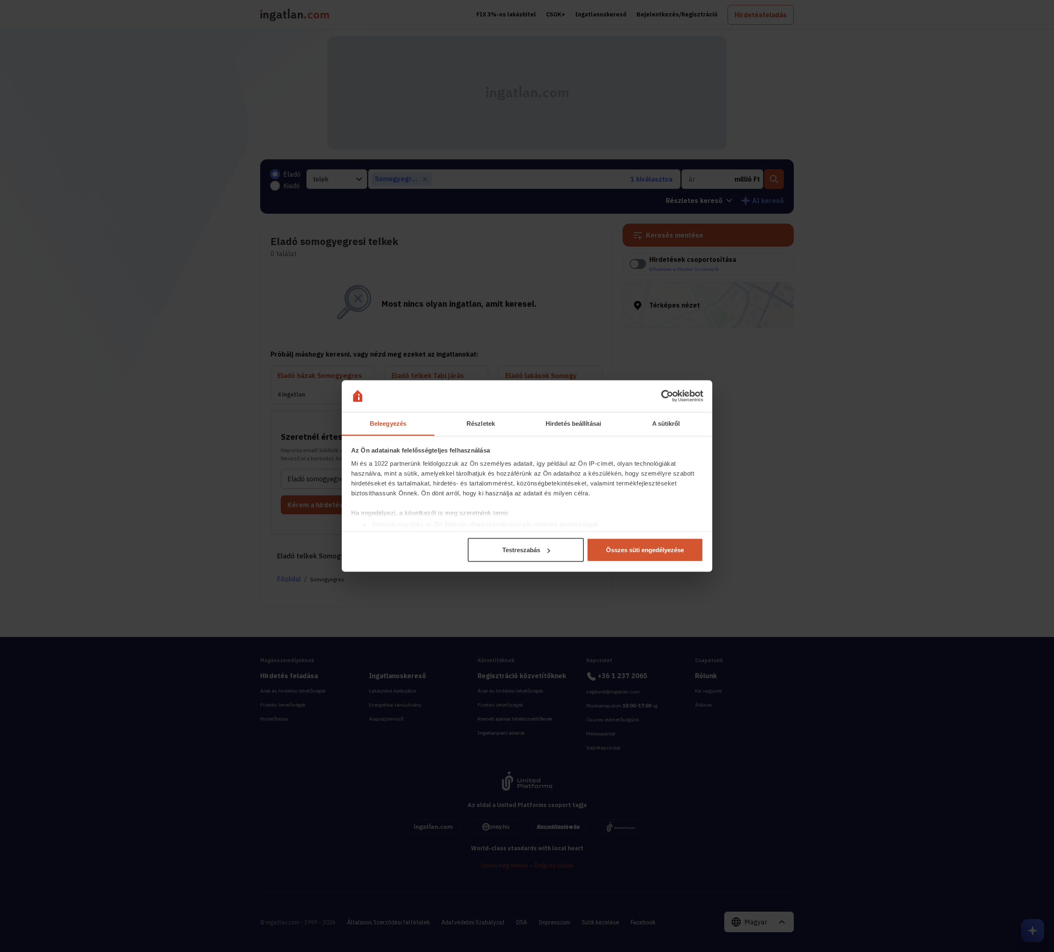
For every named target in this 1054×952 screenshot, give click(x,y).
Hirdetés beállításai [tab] (573, 423)
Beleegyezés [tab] (388, 423)
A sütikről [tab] (666, 423)
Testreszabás (521, 549)
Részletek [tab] (480, 423)
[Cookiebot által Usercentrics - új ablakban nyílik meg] (667, 396)
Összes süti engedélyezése (645, 549)
